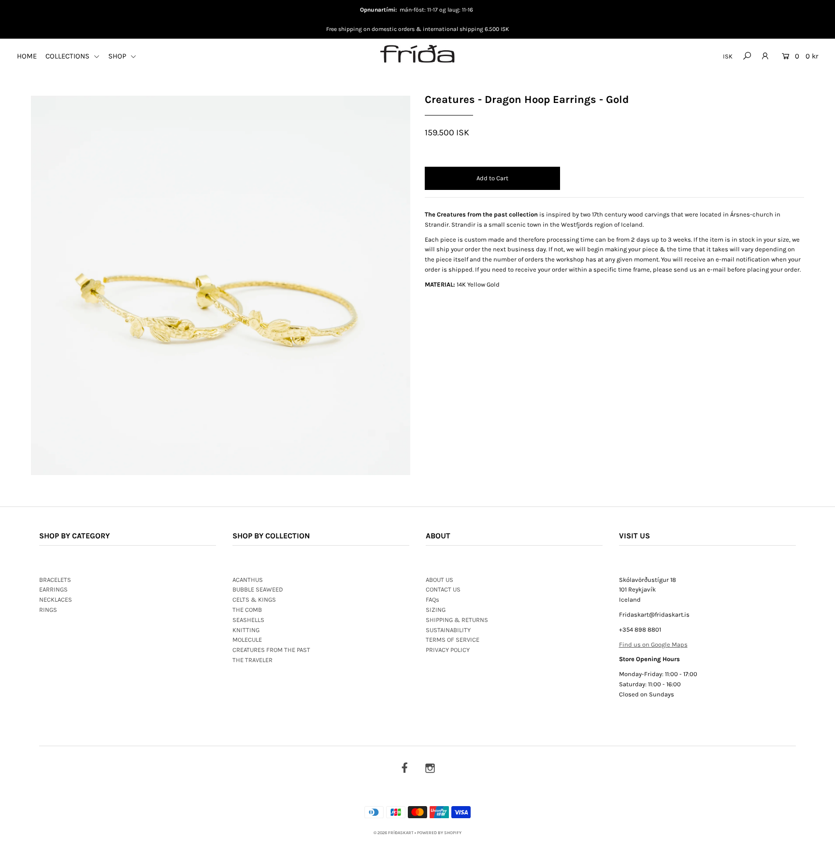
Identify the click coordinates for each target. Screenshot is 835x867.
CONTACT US (443, 589)
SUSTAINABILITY (448, 630)
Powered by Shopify (439, 832)
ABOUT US (439, 579)
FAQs (432, 599)
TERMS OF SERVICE (452, 639)
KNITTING (245, 630)
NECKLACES (55, 599)
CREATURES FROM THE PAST (271, 649)
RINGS (48, 609)
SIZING (436, 609)
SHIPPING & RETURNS (457, 619)
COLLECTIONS (68, 56)
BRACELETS (55, 579)
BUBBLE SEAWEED (257, 589)
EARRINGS (53, 589)
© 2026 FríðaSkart (394, 832)
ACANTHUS (247, 579)
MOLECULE (247, 639)
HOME (27, 56)
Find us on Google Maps (653, 644)
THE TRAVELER (252, 660)
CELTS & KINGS (254, 599)
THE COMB (247, 609)
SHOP (118, 56)
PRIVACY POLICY (448, 649)
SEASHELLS (248, 619)
